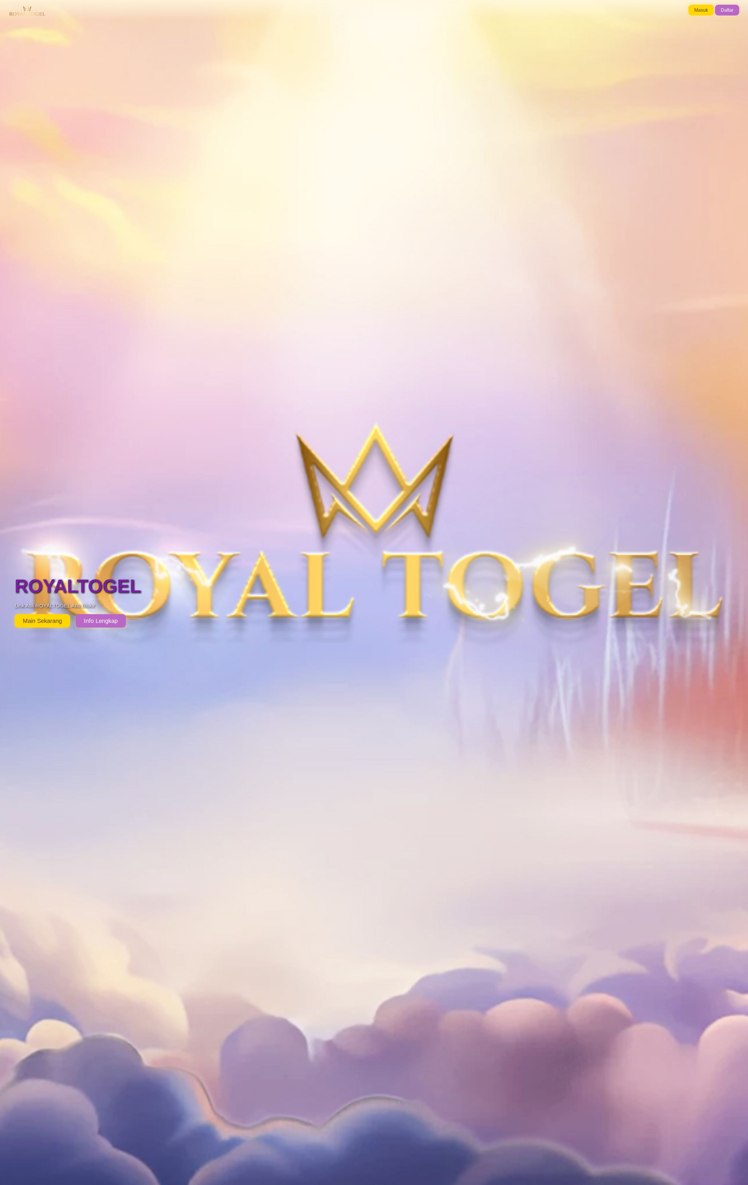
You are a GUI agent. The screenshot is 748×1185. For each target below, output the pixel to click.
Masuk (701, 10)
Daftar (727, 10)
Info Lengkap (101, 621)
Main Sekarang (42, 621)
